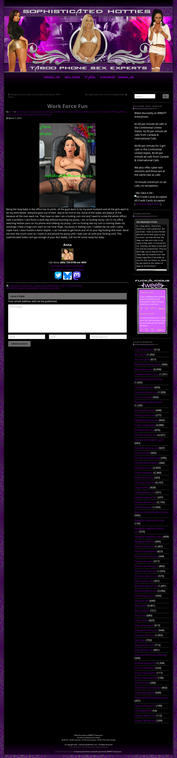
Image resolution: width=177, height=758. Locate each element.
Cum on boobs (100, 111)
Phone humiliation (145, 551)
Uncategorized (143, 710)
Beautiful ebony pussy (147, 364)
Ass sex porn (31, 111)
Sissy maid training (145, 678)
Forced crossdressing (147, 458)
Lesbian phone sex (145, 497)
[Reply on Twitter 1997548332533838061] (141, 309)
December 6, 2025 (147, 314)
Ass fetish (20, 111)
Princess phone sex (146, 576)
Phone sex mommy (146, 556)
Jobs (106, 747)
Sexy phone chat (144, 645)
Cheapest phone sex (62, 111)
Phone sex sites (143, 561)
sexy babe (54, 288)
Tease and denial (144, 692)
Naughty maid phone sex (149, 520)
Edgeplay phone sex (146, 420)
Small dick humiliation (147, 687)
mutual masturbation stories (31, 288)
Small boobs (141, 682)
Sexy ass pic (141, 600)
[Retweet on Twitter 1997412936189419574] (147, 330)
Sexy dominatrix (144, 625)
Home (71, 747)
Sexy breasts (142, 610)
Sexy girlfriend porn (146, 630)
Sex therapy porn (144, 595)
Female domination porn (149, 440)
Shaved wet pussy (145, 663)
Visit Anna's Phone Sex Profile (67, 266)
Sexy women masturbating (150, 655)
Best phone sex (45, 111)
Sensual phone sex (145, 591)
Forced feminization (146, 463)
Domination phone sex (148, 402)
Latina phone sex (144, 492)
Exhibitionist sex (144, 430)
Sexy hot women (144, 635)
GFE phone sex (143, 467)
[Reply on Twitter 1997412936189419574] (141, 330)
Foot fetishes (113, 111)
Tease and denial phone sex (151, 697)
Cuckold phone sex (145, 392)
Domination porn (144, 410)
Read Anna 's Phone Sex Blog (67, 269)
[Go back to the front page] (88, 39)
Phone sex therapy (145, 571)
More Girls (117, 77)
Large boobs (141, 487)
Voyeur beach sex (144, 715)
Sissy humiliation (144, 668)
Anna (11, 111)
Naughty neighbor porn (148, 536)
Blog (71, 77)
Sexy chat (140, 615)
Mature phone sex (145, 502)
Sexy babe (47, 114)
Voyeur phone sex (145, 720)
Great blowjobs (143, 472)
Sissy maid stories (145, 673)
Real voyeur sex (143, 581)
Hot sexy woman (144, 482)
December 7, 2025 (147, 292)
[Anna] (67, 254)
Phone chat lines (144, 546)
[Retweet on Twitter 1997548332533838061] (147, 309)
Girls (51, 77)
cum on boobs (68, 285)
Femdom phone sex (146, 448)
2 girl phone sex (143, 349)
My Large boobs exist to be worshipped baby (104, 94)
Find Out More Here (148, 204)
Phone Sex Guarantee (95, 747)
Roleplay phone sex (146, 586)
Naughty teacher (144, 541)
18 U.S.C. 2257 (80, 747)
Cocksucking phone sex (82, 111)
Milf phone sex (143, 507)
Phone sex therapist (146, 566)
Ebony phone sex (144, 415)
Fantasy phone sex (145, 435)
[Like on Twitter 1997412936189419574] (153, 330)
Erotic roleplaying (144, 425)
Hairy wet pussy (144, 477)
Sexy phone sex (143, 650)
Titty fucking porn (144, 705)
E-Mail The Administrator (64, 751)
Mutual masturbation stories (29, 114)
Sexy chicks (141, 620)
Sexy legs (139, 640)
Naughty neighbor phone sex (149, 530)
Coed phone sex (144, 387)
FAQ (89, 77)
